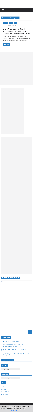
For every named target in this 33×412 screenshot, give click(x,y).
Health (10, 23)
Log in (2, 386)
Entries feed (4, 389)
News (15, 23)
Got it (17, 410)
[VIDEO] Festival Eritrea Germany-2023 (10, 341)
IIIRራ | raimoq (16, 25)
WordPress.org (5, 394)
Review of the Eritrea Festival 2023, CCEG (11, 346)
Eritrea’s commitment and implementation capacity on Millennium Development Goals (16, 31)
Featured (5, 23)
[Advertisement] (16, 68)
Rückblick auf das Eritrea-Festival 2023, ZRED (12, 344)
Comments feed (5, 391)
